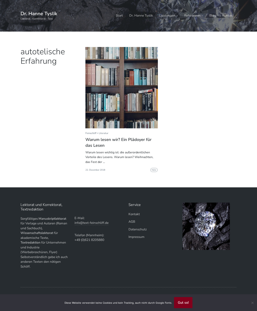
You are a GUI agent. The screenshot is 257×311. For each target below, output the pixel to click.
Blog (212, 15)
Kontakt (228, 15)
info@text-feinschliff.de (92, 223)
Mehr (154, 170)
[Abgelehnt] (252, 303)
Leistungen (167, 15)
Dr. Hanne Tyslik (39, 13)
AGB (131, 221)
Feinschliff (90, 133)
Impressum (136, 237)
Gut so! (183, 302)
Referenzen (192, 15)
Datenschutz (137, 229)
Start (119, 15)
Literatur (103, 133)
